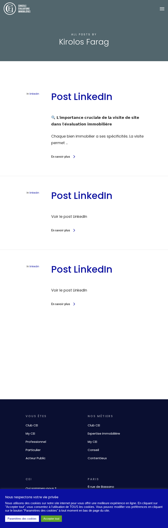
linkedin (34, 93)
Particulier (33, 450)
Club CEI (32, 425)
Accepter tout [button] (51, 518)
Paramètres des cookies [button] (22, 518)
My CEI (30, 433)
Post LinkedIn (81, 96)
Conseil (93, 450)
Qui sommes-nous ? (41, 488)
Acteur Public (35, 458)
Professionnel (36, 442)
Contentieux (97, 458)
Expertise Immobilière (104, 433)
